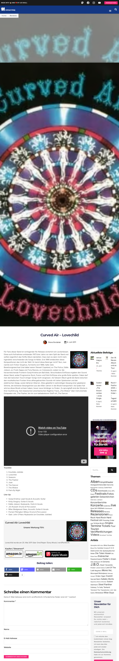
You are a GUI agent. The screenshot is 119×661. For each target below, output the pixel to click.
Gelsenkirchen (107, 496)
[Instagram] (93, 2)
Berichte (110, 485)
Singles (109, 523)
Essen (92, 494)
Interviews (94, 500)
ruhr (101, 520)
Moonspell (94, 573)
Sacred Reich (96, 579)
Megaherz (98, 570)
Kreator (93, 568)
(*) (23, 548)
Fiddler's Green (109, 559)
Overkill (109, 576)
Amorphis (94, 545)
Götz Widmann (95, 562)
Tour (113, 526)
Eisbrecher (103, 556)
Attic (101, 545)
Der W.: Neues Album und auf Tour (114, 363)
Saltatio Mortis (107, 579)
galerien (95, 496)
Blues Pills (94, 548)
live (113, 505)
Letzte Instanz (100, 568)
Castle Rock (108, 487)
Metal (92, 508)
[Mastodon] (82, 2)
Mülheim (101, 508)
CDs (94, 490)
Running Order (108, 520)
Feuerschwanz (96, 559)
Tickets (106, 525)
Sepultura (94, 582)
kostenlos (106, 506)
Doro (95, 556)
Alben (95, 482)
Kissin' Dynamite (106, 565)
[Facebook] (88, 2)
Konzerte (97, 505)
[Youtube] (99, 2)
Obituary (110, 573)
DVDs (109, 491)
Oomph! (93, 576)
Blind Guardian (109, 545)
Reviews (13, 16)
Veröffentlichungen (101, 531)
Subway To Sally (97, 587)
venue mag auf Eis (99, 360)
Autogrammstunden (99, 485)
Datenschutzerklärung (102, 652)
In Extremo (105, 562)
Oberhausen (108, 508)
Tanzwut (94, 590)
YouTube (109, 535)
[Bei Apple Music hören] (58, 557)
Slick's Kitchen (101, 582)
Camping (100, 487)
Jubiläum (99, 500)
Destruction (95, 551)
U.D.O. (111, 590)
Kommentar (10, 601)
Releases (97, 511)
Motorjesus (103, 573)
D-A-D (111, 548)
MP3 (96, 508)
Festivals (101, 493)
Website (7, 647)
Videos (95, 534)
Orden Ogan (100, 576)
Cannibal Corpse (103, 548)
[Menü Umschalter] (110, 11)
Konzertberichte (99, 502)
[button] (116, 9)
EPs (113, 491)
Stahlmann (94, 585)
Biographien (94, 487)
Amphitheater (106, 482)
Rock (111, 515)
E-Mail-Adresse (10, 638)
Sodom (110, 581)
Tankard (106, 587)
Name (6, 629)
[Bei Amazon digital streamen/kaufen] (35, 557)
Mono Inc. (107, 570)
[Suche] (112, 470)
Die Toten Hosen (103, 553)
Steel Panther (105, 584)
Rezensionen (100, 514)
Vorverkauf (103, 535)
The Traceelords (103, 590)
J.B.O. (95, 564)
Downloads (102, 491)
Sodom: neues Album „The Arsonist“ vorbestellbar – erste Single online (101, 390)
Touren (95, 528)
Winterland (99, 593)
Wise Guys (109, 592)
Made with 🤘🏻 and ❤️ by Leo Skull (14, 3)
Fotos (110, 493)
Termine (96, 526)
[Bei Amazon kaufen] (15, 557)
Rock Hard (95, 517)
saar (92, 523)
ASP (98, 545)
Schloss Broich (99, 523)
